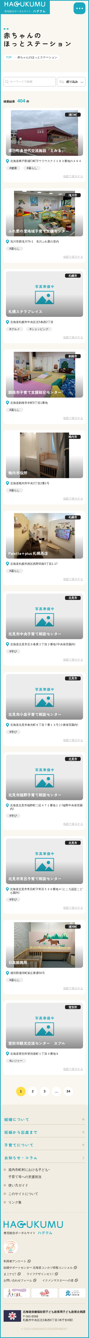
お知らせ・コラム (21, 1157)
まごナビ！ (10, 1274)
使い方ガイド (18, 1185)
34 (68, 1091)
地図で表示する (73, 176)
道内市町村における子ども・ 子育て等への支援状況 (29, 1173)
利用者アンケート (15, 1261)
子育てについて (18, 1145)
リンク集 (15, 1202)
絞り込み (72, 81)
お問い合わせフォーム (18, 1280)
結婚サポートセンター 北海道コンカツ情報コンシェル (38, 1267)
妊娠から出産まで (21, 1132)
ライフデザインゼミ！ (40, 1274)
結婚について (16, 1119)
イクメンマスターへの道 (58, 1280)
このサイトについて (23, 1194)
